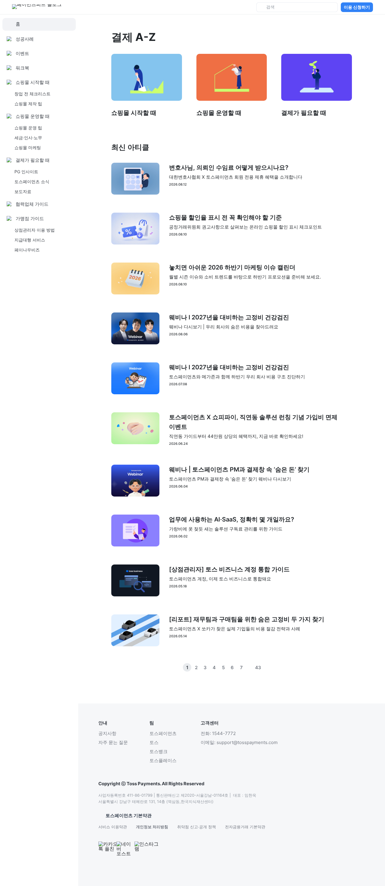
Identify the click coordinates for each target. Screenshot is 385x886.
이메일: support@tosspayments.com (239, 742)
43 (258, 667)
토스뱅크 (158, 751)
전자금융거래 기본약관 (245, 826)
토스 (154, 742)
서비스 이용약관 (112, 826)
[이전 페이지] (267, 667)
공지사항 (107, 733)
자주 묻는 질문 (113, 742)
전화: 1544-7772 (218, 733)
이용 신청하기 (357, 7)
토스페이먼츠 (163, 733)
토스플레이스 (163, 760)
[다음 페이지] (276, 667)
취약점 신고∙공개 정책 (196, 826)
